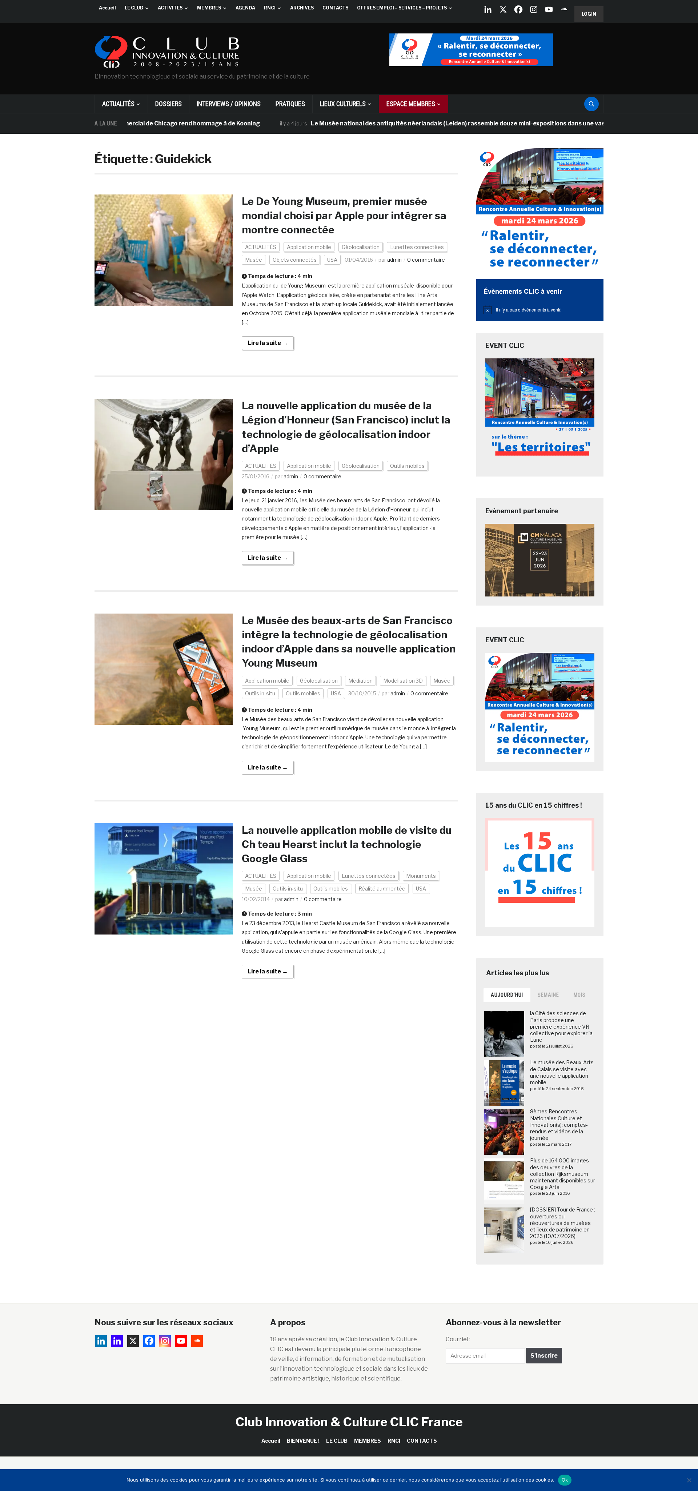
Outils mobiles (407, 466)
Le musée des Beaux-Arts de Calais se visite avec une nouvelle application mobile (562, 1072)
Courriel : (458, 1339)
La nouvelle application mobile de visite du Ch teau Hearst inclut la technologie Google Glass (347, 844)
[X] (503, 9)
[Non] (689, 1480)
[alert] (540, 309)
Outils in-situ (260, 693)
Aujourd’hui (507, 995)
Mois (580, 995)
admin (394, 260)
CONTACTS (335, 8)
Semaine (548, 995)
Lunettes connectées (417, 247)
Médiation (360, 681)
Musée (253, 260)
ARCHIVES (302, 8)
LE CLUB (134, 8)
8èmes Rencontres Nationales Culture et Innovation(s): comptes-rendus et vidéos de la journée (559, 1124)
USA (332, 260)
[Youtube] (548, 9)
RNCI (270, 8)
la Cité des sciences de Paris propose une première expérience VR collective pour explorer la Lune (561, 1026)
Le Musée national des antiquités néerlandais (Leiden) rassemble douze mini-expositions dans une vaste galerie (430, 123)
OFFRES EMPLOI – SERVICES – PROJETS (402, 8)
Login (589, 14)
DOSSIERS (168, 104)
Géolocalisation (361, 247)
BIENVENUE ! (303, 1441)
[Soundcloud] (564, 9)
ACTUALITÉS (118, 104)
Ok (565, 1480)
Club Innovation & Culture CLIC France (349, 1421)
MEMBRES (209, 8)
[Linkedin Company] (487, 9)
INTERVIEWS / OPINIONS (229, 104)
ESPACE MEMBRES (410, 104)
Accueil (107, 8)
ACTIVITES (170, 8)
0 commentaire (426, 260)
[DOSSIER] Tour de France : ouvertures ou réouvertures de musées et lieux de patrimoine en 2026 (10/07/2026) (562, 1222)
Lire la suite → (268, 342)
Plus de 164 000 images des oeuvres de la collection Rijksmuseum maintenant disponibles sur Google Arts (562, 1173)
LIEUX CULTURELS (343, 104)
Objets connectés (295, 260)
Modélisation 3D (403, 681)
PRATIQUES (290, 104)
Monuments (421, 876)
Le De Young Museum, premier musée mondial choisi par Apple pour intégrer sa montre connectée (344, 215)
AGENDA (245, 8)
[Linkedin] (117, 1341)
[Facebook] (518, 9)
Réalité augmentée (381, 888)
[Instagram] (533, 9)
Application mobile (309, 247)
